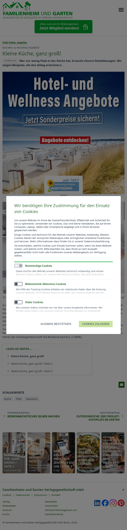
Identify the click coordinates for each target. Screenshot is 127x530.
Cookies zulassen (95, 324)
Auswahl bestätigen (56, 324)
